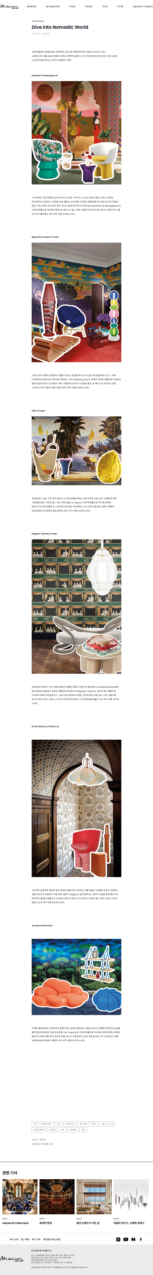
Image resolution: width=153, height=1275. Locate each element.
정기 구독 (36, 1239)
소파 (111, 1123)
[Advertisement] (76, 1100)
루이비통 (83, 1123)
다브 (58, 1123)
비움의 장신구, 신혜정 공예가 (129, 1223)
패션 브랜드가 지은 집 (87, 1223)
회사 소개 (14, 1239)
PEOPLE (116, 1219)
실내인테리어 (39, 1129)
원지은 (47, 34)
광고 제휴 (25, 1239)
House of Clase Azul (15, 1223)
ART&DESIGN (38, 21)
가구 (35, 1123)
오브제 (52, 1129)
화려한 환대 (45, 1223)
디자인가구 (70, 1123)
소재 (102, 1123)
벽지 (94, 1123)
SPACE (5, 1219)
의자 (62, 1129)
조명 (83, 1129)
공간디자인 (47, 1123)
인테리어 (72, 1129)
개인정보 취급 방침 (51, 1239)
